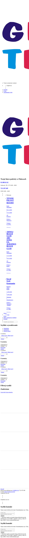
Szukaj (2, 339)
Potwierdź (3, 347)
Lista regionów (9, 392)
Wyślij (2, 515)
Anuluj (2, 349)
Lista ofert (3, 392)
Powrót (2, 489)
